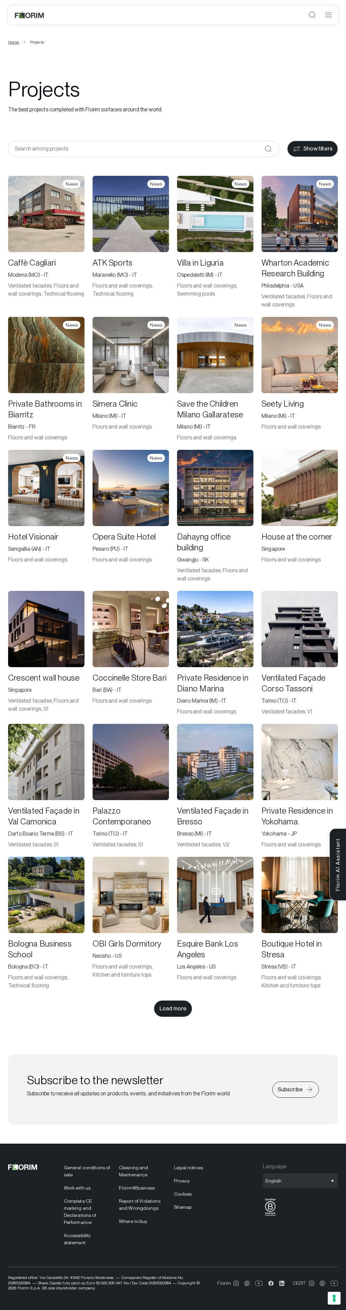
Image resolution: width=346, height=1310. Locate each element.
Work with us (77, 1188)
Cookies (183, 1194)
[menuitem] (87, 1171)
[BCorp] (270, 1216)
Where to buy (133, 1221)
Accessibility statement (77, 1239)
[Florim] (30, 15)
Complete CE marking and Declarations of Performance (80, 1211)
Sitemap (183, 1207)
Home (13, 42)
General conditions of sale (87, 1171)
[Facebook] (271, 1283)
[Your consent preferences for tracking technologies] (334, 1298)
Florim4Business (137, 1188)
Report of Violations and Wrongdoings (139, 1204)
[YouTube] (259, 1283)
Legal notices (188, 1167)
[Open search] (312, 15)
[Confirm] (268, 149)
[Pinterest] (247, 1283)
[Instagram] (236, 1283)
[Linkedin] (282, 1283)
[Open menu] (328, 15)
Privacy (182, 1180)
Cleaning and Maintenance (133, 1171)
